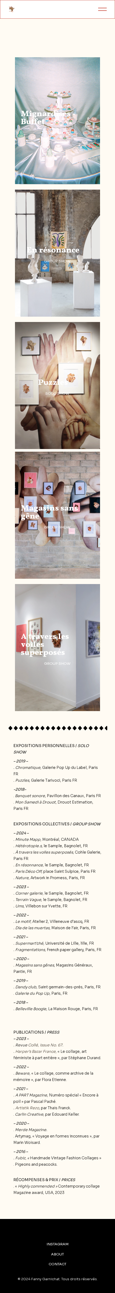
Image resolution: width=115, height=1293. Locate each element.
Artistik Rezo (27, 1108)
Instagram (57, 1244)
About (57, 1254)
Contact (57, 1264)
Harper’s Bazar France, (36, 1051)
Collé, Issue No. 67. (45, 1045)
